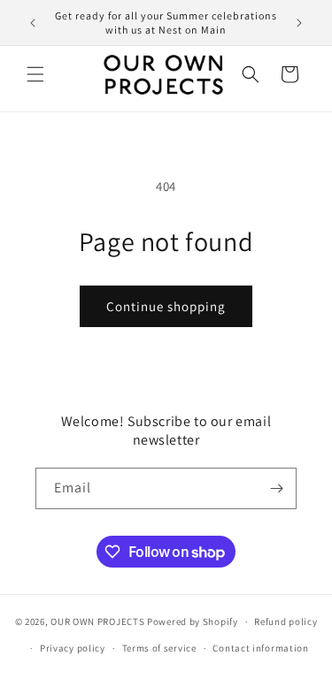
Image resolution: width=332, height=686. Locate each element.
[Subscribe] (276, 488)
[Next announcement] (299, 23)
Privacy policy (72, 648)
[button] (35, 74)
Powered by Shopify (192, 621)
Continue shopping (166, 306)
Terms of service (159, 648)
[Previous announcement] (32, 23)
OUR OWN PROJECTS (97, 621)
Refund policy (285, 621)
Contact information (260, 648)
